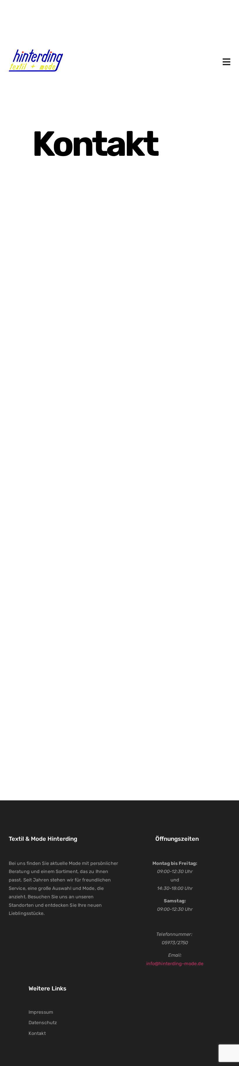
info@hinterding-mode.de (174, 963)
